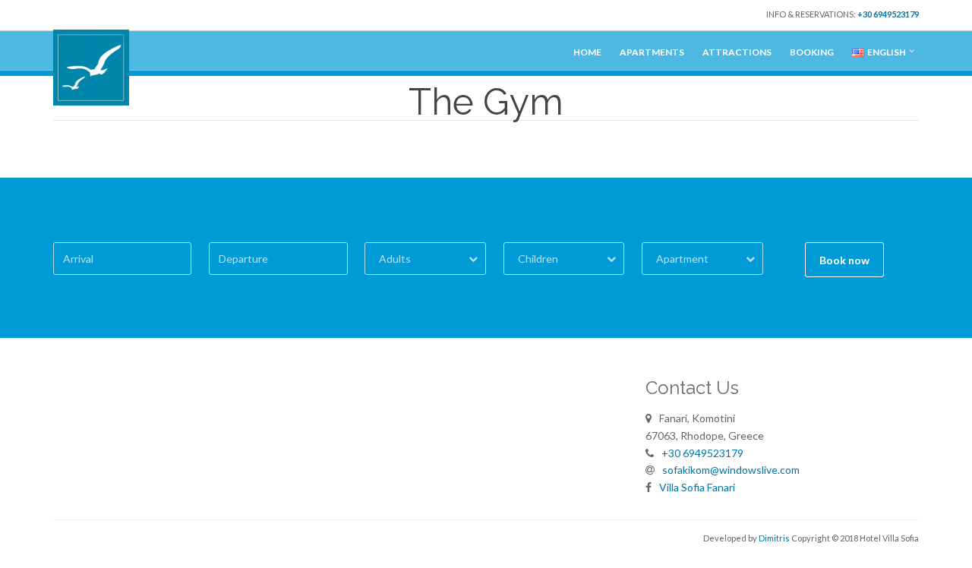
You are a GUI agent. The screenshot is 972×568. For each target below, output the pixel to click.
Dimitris (774, 538)
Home (587, 52)
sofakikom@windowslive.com (731, 469)
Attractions (737, 52)
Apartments (652, 52)
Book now (844, 260)
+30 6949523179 (888, 14)
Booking (812, 52)
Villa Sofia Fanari (697, 487)
